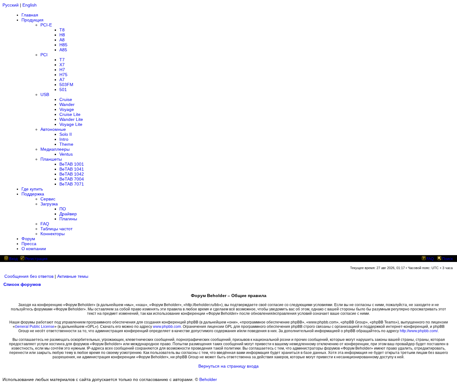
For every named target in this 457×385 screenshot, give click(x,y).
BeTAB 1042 (71, 174)
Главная (29, 14)
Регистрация (36, 259)
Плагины (68, 218)
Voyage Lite (70, 124)
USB (44, 94)
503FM (66, 84)
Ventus (66, 154)
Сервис (47, 198)
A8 (62, 39)
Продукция (32, 19)
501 (63, 89)
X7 (62, 64)
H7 (62, 69)
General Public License (34, 326)
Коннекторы (52, 233)
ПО (62, 208)
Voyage (66, 109)
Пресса (28, 243)
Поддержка (32, 193)
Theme (66, 144)
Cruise (65, 99)
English (29, 4)
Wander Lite (71, 119)
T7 (62, 59)
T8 (62, 29)
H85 (63, 44)
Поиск (447, 259)
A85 (63, 49)
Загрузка (49, 203)
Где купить (32, 188)
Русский (10, 4)
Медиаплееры (55, 149)
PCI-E (46, 24)
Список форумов (22, 284)
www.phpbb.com (167, 326)
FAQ (44, 223)
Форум (28, 238)
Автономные (53, 129)
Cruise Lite (70, 114)
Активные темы (72, 276)
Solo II (65, 134)
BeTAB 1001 (71, 164)
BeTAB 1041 (71, 169)
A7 (62, 79)
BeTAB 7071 (71, 183)
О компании (33, 248)
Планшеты (51, 159)
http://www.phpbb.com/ (419, 331)
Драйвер (68, 213)
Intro (63, 139)
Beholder (208, 379)
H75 (63, 74)
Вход (13, 259)
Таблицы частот (56, 228)
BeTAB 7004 (71, 178)
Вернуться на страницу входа (228, 366)
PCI (44, 54)
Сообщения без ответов (28, 276)
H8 (62, 34)
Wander (67, 104)
